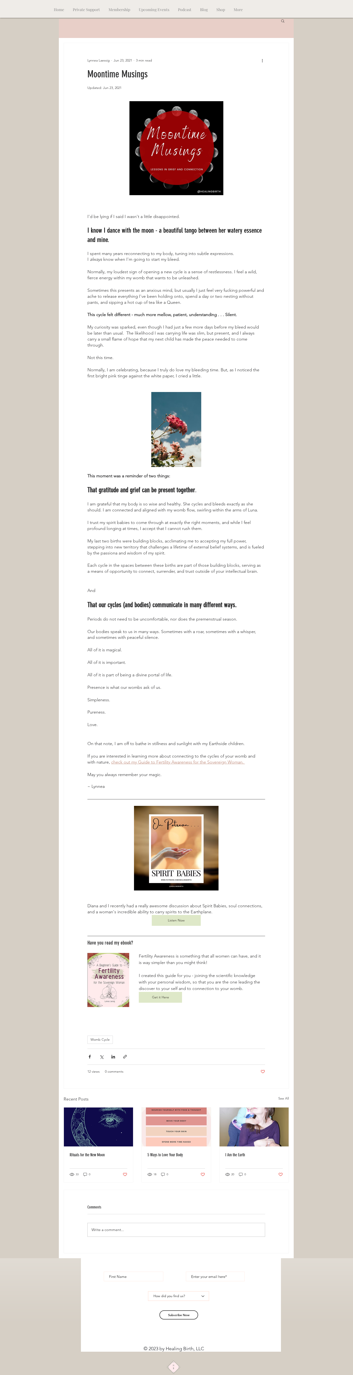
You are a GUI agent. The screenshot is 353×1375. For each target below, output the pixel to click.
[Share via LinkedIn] (113, 1056)
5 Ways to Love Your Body (165, 1154)
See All (283, 1098)
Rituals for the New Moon (87, 1154)
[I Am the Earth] (254, 1126)
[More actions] (262, 60)
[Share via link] (125, 1056)
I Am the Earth (235, 1154)
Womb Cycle (100, 1039)
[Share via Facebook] (89, 1056)
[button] (282, 21)
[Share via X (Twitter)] (101, 1056)
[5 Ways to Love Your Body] (176, 1126)
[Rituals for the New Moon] (98, 1126)
